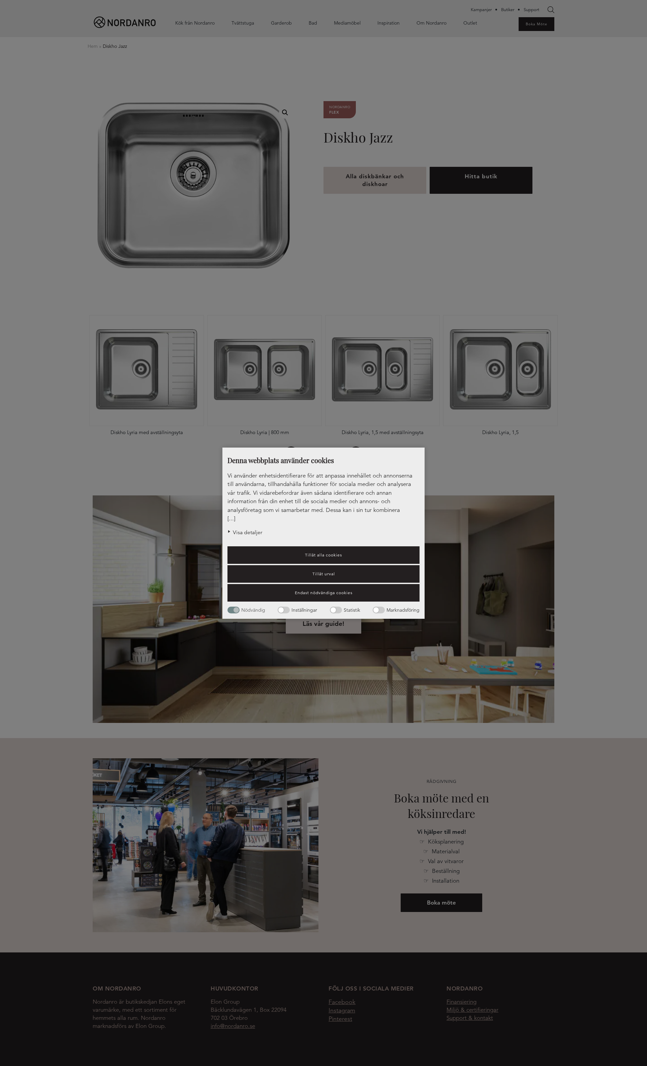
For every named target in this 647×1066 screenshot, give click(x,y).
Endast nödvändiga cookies (323, 592)
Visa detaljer (247, 532)
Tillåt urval (323, 573)
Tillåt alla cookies (323, 554)
